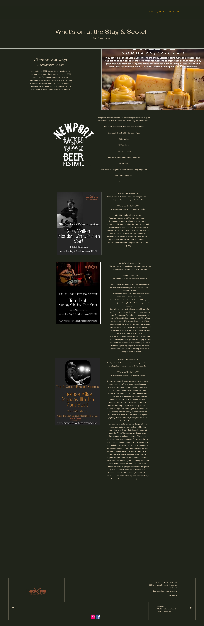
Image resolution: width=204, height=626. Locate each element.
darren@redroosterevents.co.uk (165, 591)
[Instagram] (93, 617)
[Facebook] (98, 617)
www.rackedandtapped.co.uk (124, 182)
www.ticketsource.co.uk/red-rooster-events (128, 209)
